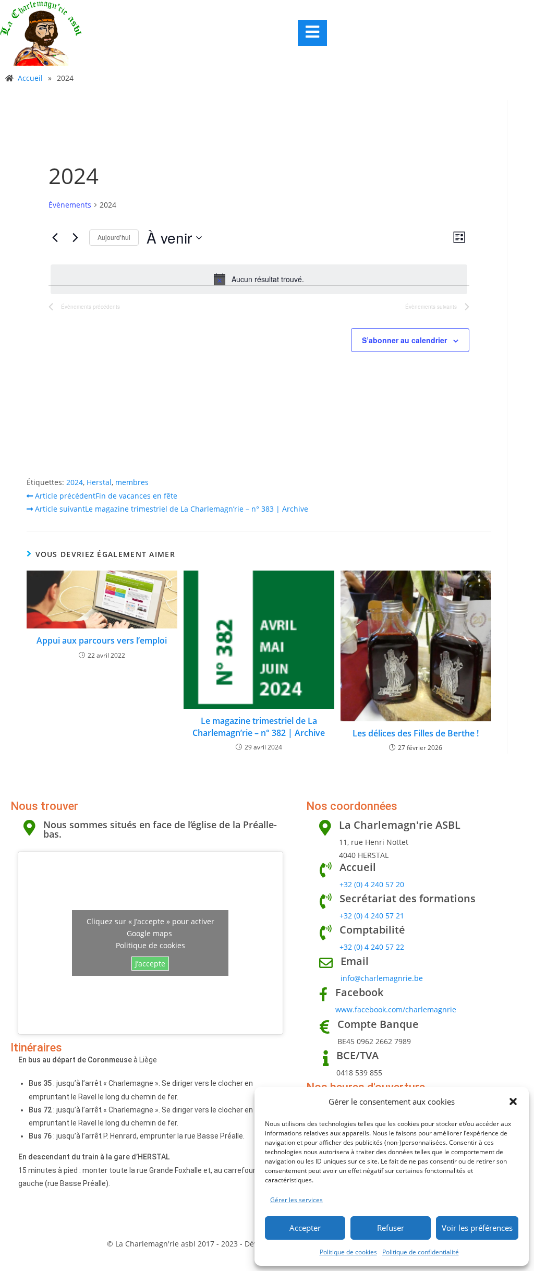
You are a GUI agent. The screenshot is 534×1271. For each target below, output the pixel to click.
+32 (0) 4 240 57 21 (371, 916)
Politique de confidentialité (420, 1252)
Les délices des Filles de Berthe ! (416, 733)
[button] (513, 1101)
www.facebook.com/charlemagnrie (395, 1009)
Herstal (99, 482)
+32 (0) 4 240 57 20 (371, 884)
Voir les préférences (477, 1227)
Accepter (305, 1227)
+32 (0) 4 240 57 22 (371, 947)
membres (132, 482)
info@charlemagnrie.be (382, 978)
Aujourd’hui (114, 237)
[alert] (259, 279)
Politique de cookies (348, 1252)
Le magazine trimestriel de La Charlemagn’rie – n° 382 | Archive (258, 726)
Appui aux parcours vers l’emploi (102, 640)
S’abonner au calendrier (404, 340)
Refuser (390, 1227)
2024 (74, 482)
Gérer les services (296, 1199)
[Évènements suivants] (75, 238)
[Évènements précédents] (54, 238)
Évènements (69, 205)
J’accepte (150, 964)
